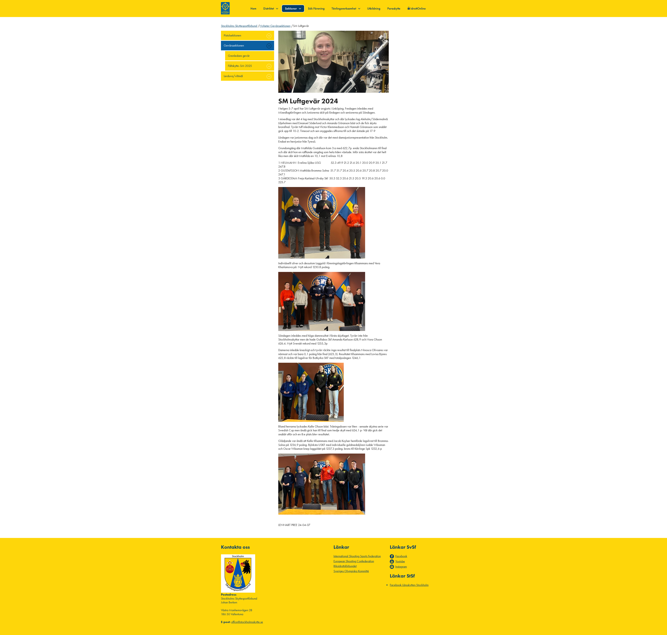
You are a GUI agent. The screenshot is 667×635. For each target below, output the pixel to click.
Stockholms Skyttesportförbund (239, 26)
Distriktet (269, 8)
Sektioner (291, 8)
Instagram (401, 566)
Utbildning (373, 8)
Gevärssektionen (234, 45)
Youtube (400, 561)
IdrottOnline (418, 8)
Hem (253, 8)
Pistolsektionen (232, 35)
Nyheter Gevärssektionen (275, 26)
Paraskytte (393, 8)
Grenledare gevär (239, 56)
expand (269, 36)
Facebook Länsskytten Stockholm (409, 585)
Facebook (401, 556)
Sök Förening (316, 8)
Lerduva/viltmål (233, 76)
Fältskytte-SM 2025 (240, 66)
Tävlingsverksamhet (344, 8)
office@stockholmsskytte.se (247, 622)
